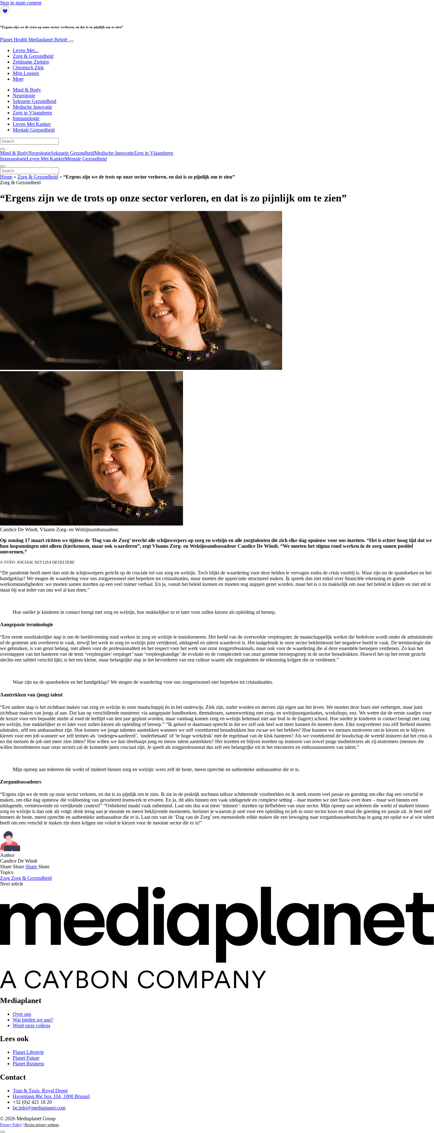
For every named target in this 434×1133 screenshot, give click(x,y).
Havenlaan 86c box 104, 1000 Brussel (51, 1096)
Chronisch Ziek (28, 67)
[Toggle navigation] (71, 41)
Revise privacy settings (41, 1125)
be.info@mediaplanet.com (39, 1107)
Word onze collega (31, 1025)
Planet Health (33, 39)
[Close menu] (2, 166)
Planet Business (28, 1063)
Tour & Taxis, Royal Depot (40, 1090)
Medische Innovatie (32, 107)
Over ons (22, 1014)
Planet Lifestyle (28, 1052)
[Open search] (2, 149)
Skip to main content (20, 2)
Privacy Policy (11, 1125)
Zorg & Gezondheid (33, 56)
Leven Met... (25, 50)
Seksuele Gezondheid (34, 101)
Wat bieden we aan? (33, 1019)
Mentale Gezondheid (34, 129)
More (18, 79)
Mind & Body (27, 89)
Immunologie (26, 118)
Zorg (5, 878)
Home (6, 177)
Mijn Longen (26, 73)
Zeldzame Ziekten (31, 61)
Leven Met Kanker (32, 124)
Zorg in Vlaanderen (32, 112)
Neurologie (24, 95)
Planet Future (26, 1058)
